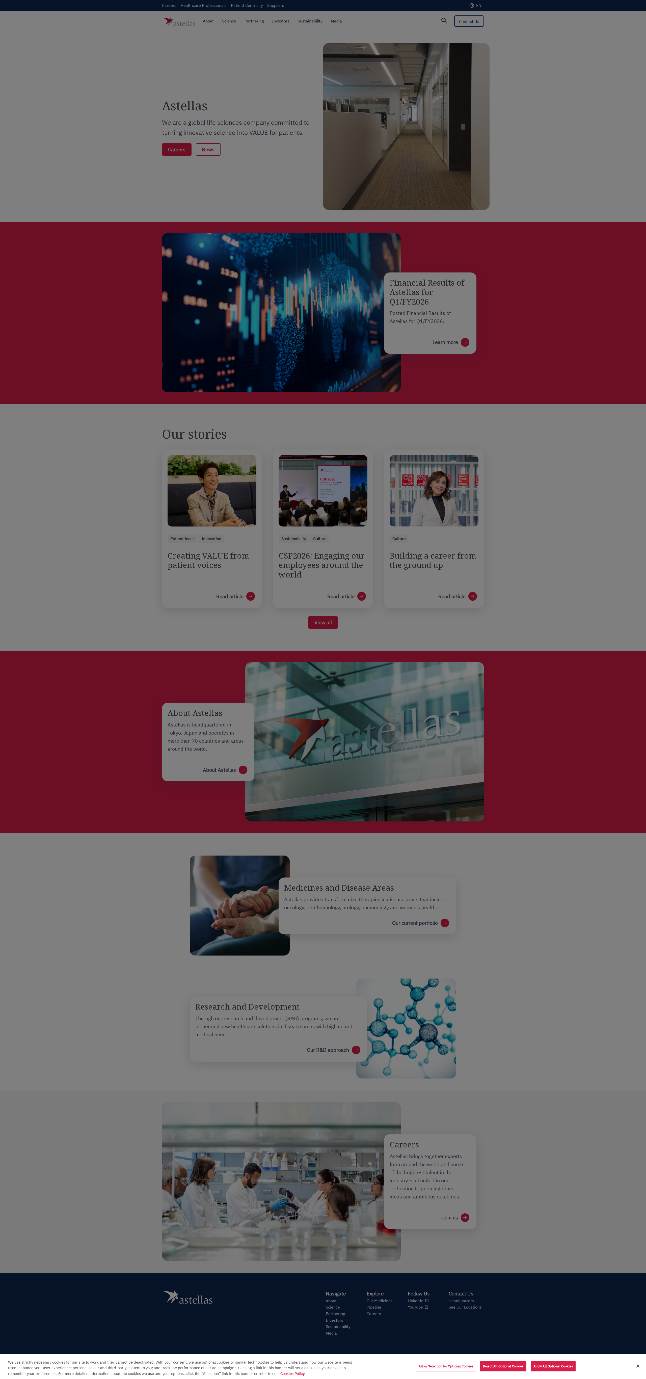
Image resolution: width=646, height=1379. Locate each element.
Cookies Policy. (292, 1373)
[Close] (637, 1366)
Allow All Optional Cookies (553, 1366)
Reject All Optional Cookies (503, 1366)
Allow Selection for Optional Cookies (446, 1366)
